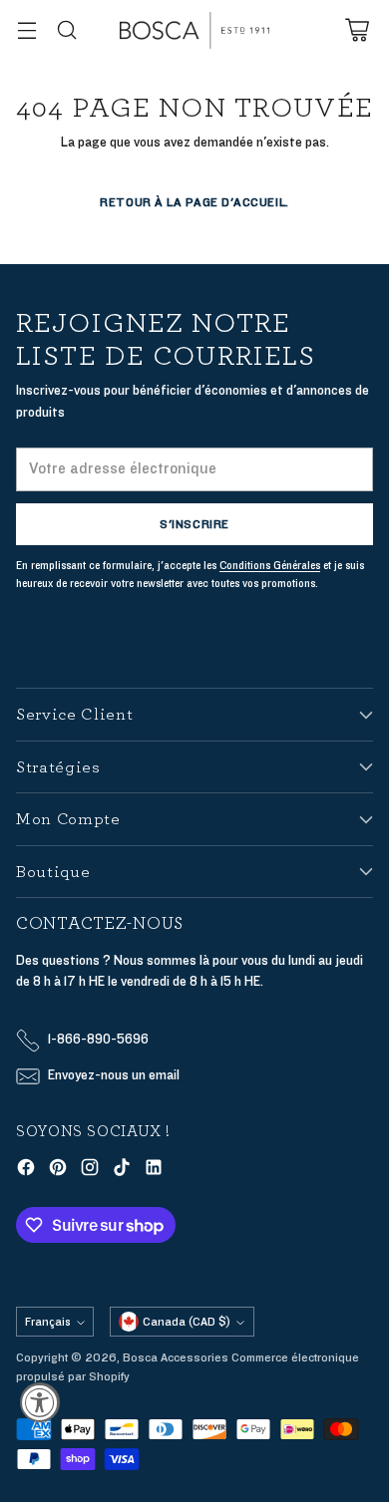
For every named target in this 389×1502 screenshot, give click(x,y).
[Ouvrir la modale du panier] (356, 30)
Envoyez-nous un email (114, 1075)
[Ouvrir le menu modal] (26, 30)
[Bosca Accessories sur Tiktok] (122, 1170)
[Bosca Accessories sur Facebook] (26, 1170)
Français (48, 1322)
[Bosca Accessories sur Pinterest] (58, 1170)
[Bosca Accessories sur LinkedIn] (154, 1170)
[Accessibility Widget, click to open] (40, 1402)
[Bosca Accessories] (194, 30)
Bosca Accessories (175, 1357)
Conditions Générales (269, 565)
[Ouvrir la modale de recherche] (66, 30)
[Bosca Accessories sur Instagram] (90, 1170)
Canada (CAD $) (186, 1322)
